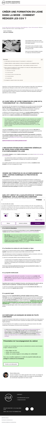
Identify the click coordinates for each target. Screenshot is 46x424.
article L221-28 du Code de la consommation (29, 231)
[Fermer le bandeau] (44, 199)
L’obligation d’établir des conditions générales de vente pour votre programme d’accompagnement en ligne (22, 63)
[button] (33, 2)
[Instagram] (32, 408)
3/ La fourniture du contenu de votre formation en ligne (13, 74)
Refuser (8, 223)
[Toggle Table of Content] (41, 60)
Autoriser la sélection (23, 223)
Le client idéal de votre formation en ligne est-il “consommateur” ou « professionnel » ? (19, 61)
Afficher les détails (39, 219)
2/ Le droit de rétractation (9, 72)
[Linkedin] (27, 408)
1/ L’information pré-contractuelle (10, 70)
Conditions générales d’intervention (9, 422)
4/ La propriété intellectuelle (10, 76)
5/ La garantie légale (9, 78)
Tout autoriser (37, 223)
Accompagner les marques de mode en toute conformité (14, 80)
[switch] (17, 216)
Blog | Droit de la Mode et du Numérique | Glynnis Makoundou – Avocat (18, 27)
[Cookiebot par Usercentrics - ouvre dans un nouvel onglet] (37, 200)
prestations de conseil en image (16, 137)
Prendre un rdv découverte (11, 364)
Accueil (3, 27)
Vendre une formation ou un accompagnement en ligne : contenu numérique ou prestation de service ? (21, 65)
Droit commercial (35, 27)
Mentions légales (5, 417)
